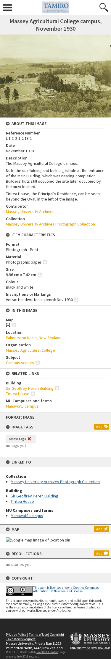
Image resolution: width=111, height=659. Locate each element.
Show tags (17, 438)
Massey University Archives (30, 211)
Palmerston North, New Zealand (34, 337)
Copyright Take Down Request (35, 636)
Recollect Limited (47, 652)
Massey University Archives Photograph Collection (55, 481)
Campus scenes (20, 362)
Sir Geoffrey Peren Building (34, 496)
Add (99, 426)
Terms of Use (38, 634)
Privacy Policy (16, 634)
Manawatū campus (27, 515)
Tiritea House (22, 501)
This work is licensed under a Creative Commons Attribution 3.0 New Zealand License (66, 589)
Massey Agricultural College (30, 350)
